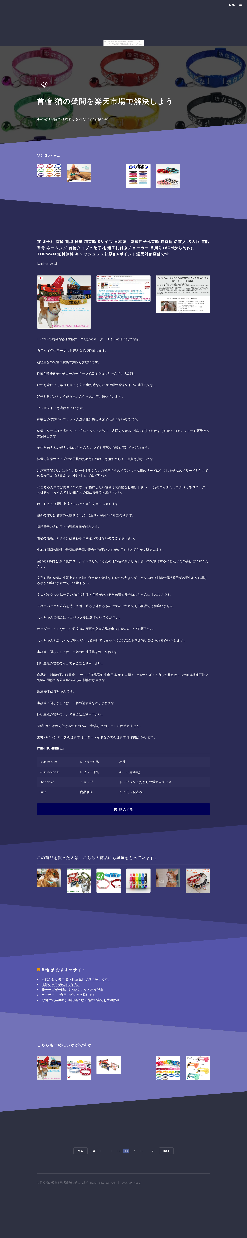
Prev (80, 1151)
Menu (233, 5)
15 (141, 1151)
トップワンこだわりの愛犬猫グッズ (145, 782)
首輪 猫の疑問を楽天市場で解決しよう (64, 1182)
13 (126, 1151)
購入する (126, 809)
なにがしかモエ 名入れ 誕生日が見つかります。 (76, 979)
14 (134, 1151)
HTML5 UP (136, 1182)
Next (166, 1151)
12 (118, 1151)
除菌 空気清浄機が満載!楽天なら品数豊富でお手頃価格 (80, 1000)
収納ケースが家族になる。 (61, 984)
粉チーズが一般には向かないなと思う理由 (72, 990)
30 (152, 1151)
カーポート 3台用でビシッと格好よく (69, 995)
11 (110, 1151)
